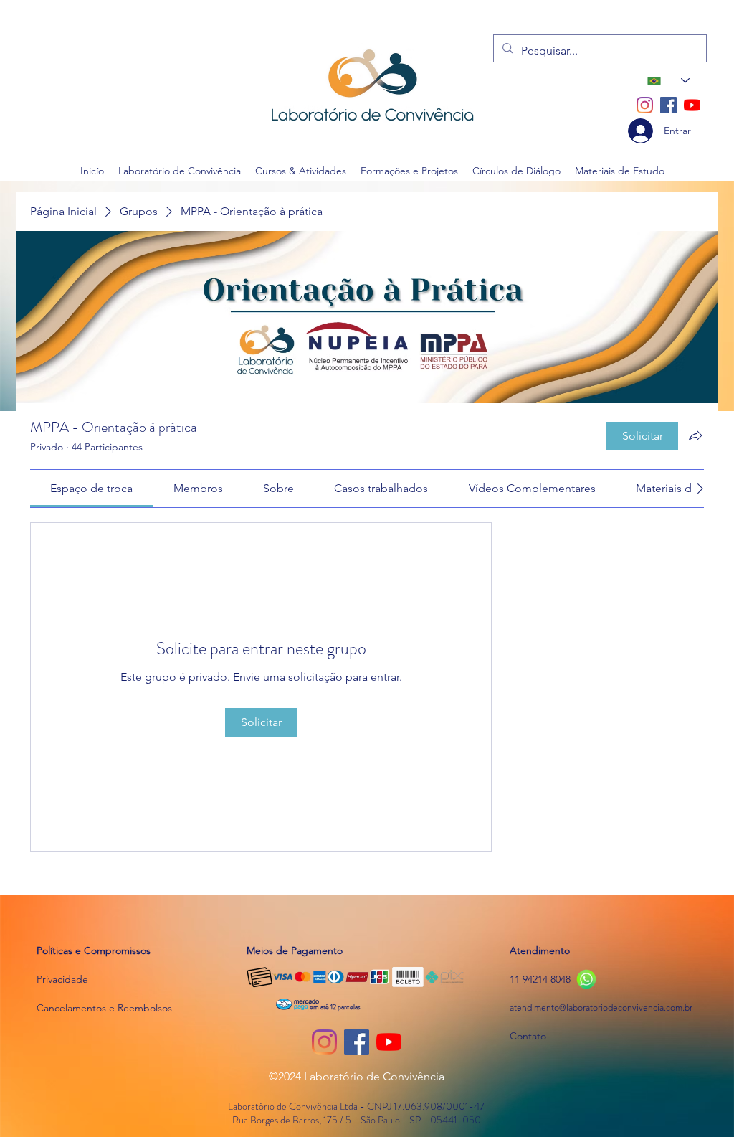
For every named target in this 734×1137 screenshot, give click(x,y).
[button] (179, 170)
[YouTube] (692, 105)
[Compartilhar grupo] (695, 435)
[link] (91, 488)
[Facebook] (668, 105)
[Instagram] (645, 105)
